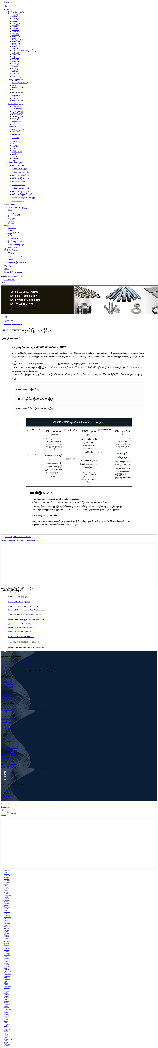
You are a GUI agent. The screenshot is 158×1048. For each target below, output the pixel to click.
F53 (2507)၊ (15, 141)
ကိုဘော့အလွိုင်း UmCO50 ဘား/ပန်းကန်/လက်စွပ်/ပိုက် (25, 540)
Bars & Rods (12, 228)
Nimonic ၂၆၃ (16, 68)
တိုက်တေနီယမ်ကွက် (18, 201)
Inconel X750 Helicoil (51, 799)
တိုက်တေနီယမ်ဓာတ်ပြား (19, 169)
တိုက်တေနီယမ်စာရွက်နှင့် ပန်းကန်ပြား (23, 197)
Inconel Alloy (5, 739)
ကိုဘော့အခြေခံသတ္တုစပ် (15, 79)
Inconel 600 (15, 18)
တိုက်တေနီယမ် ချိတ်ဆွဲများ (20, 175)
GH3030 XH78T (17, 61)
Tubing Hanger (12, 247)
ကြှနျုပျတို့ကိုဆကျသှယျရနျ (13, 272)
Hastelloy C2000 (16, 46)
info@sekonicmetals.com (15, 276)
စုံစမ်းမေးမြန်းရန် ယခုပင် (8, 767)
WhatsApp (13, 813)
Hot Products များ (9, 789)
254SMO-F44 (16, 143)
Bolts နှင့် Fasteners (13, 238)
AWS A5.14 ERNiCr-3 (15, 211)
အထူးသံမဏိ (12, 126)
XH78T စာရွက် (40, 799)
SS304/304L (15, 157)
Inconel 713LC (16, 31)
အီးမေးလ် (4, 815)
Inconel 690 (15, 30)
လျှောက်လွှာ (8, 265)
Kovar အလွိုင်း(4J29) (18, 108)
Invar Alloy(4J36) (17, 106)
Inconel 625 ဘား (19, 799)
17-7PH (14, 150)
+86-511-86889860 (9, 280)
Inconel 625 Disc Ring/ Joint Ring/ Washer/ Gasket (27, 610)
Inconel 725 (15, 25)
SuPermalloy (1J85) (17, 113)
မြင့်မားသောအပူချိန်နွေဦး (16, 244)
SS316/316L (15, 158)
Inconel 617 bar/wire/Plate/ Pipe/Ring (22, 627)
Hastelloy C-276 (16, 36)
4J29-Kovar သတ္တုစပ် (7, 694)
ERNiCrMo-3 (12, 213)
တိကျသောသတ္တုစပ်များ (15, 104)
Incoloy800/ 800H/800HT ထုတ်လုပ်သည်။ (24, 50)
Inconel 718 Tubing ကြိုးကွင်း (19, 602)
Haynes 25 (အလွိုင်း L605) (20, 83)
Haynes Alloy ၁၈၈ (17, 89)
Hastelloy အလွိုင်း (6, 742)
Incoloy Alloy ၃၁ (17, 76)
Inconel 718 (15, 15)
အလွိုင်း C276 (8, 799)
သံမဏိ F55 (15, 138)
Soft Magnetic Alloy (17, 116)
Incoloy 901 (15, 56)
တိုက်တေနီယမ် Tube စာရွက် (20, 188)
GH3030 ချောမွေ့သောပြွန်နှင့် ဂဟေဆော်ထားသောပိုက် (88, 464)
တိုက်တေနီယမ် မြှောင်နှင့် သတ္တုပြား (23, 194)
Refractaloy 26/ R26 (6, 696)
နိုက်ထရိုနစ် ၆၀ (16, 131)
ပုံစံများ (6, 225)
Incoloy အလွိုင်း (6, 745)
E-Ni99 (10, 210)
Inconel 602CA (16, 21)
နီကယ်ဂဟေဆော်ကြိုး (15, 215)
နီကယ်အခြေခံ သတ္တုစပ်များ (17, 12)
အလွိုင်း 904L (16, 134)
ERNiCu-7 (11, 221)
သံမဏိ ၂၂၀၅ (16, 154)
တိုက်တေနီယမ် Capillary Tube (21, 172)
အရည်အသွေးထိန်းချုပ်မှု (16, 256)
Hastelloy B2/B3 (5, 698)
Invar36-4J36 (4, 692)
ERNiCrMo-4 (12, 218)
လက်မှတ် (11, 259)
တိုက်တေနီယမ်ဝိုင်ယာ (18, 185)
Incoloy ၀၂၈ (15, 73)
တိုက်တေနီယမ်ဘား (18, 165)
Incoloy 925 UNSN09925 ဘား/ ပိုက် (21, 637)
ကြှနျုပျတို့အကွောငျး (11, 249)
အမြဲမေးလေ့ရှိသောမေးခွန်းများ (18, 262)
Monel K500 (15, 35)
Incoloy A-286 (16, 54)
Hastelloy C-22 (16, 45)
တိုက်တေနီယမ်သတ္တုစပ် (15, 162)
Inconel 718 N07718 (7, 687)
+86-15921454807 (13, 664)
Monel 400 (15, 33)
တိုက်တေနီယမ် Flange (18, 181)
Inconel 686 (15, 26)
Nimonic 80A (16, 59)
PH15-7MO (15, 147)
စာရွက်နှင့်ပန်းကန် (13, 233)
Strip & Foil (11, 236)
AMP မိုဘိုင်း (8, 796)
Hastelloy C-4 (16, 43)
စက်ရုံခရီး (11, 253)
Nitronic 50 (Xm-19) (18, 129)
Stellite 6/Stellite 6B (6, 682)
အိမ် (5, 6)
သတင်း (6, 269)
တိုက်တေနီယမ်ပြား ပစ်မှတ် (20, 191)
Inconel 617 (15, 28)
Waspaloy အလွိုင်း (17, 92)
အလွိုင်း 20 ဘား (30, 799)
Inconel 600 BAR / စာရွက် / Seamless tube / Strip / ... (27, 619)
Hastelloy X (15, 38)
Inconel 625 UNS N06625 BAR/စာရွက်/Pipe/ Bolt (26, 647)
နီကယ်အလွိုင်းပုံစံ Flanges (16, 241)
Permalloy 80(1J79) (17, 111)
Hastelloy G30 (16, 41)
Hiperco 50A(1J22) (17, 114)
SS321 (14, 160)
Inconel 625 (15, 16)
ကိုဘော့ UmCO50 (17, 100)
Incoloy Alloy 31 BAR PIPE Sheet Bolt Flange (18, 537)
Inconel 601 (15, 20)
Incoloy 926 (15, 53)
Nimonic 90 (15, 66)
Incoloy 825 (15, 48)
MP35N (14, 85)
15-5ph (14, 148)
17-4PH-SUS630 (17, 152)
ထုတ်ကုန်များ (8, 320)
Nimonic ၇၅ (15, 63)
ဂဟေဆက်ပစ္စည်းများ (11, 204)
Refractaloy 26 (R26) (18, 87)
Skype (2, 810)
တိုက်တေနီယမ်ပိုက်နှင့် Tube (20, 178)
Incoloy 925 (15, 58)
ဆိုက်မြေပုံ (7, 793)
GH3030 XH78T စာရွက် (8, 689)
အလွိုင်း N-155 (16, 96)
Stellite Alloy (15, 98)
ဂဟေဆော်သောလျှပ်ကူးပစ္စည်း (17, 207)
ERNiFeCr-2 (12, 220)
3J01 (13, 124)
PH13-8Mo (15, 145)
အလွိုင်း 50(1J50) (17, 122)
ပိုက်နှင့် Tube (12, 230)
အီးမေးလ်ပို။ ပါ (5, 807)
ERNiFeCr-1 (12, 223)
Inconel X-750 (16, 23)
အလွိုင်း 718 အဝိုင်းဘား (66, 799)
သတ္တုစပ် (7, 9)
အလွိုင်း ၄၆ (15, 118)
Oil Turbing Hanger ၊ (7, 728)
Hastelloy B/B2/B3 (17, 40)
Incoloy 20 (15, 71)
